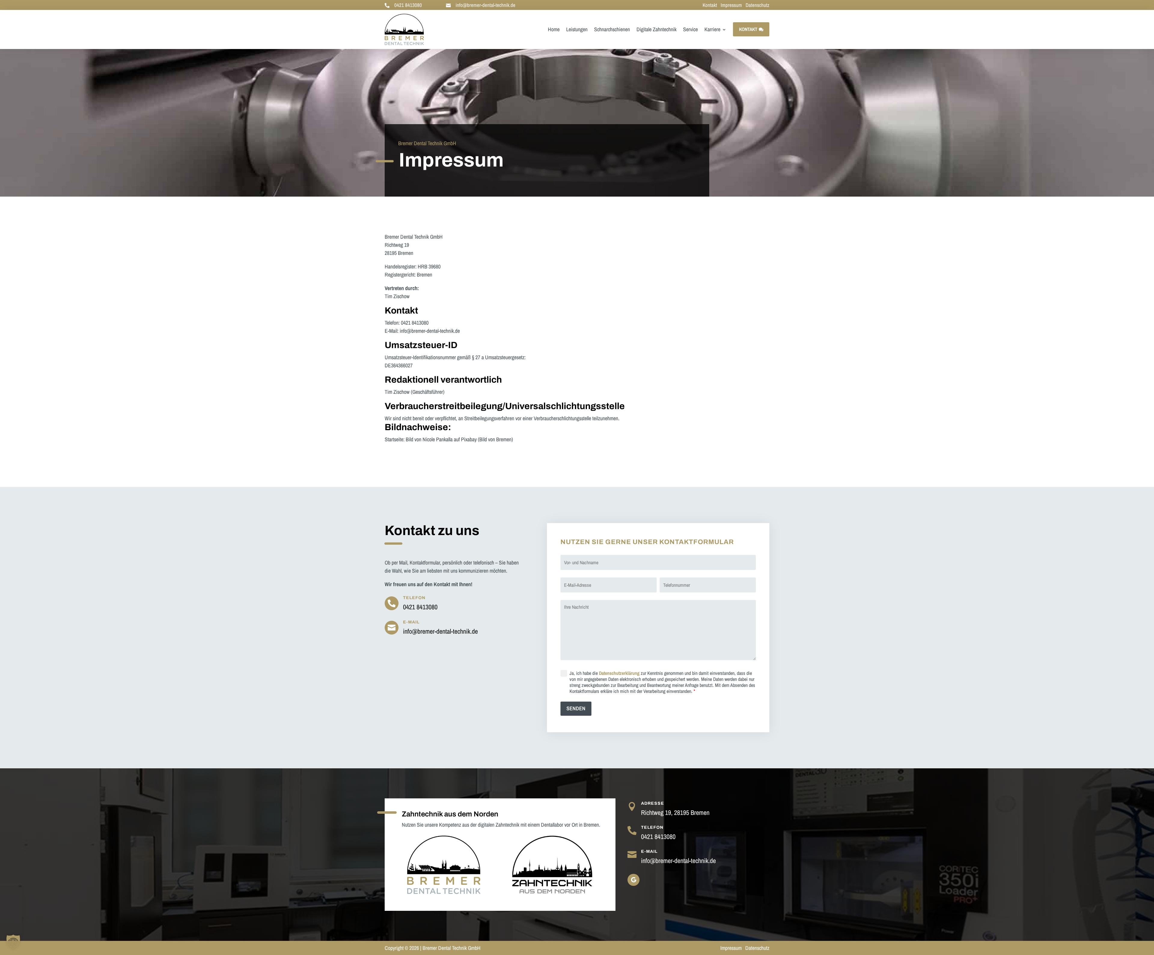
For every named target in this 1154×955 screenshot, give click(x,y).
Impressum (732, 5)
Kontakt (710, 5)
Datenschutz (757, 5)
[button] (13, 942)
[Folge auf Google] (633, 880)
